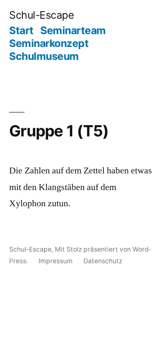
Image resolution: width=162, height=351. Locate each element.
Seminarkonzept (48, 43)
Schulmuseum (44, 56)
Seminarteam (73, 30)
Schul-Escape (41, 15)
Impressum (56, 261)
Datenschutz (102, 261)
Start (21, 30)
